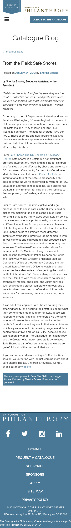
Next (21, 51)
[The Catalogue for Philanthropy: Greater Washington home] (35, 418)
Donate (35, 449)
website (26, 367)
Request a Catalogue (35, 458)
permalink (9, 382)
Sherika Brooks (49, 73)
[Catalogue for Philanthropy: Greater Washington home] (35, 7)
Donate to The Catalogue (49, 19)
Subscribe (35, 466)
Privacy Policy (35, 500)
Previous (9, 51)
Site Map (35, 491)
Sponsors (35, 475)
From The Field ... (40, 376)
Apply (35, 483)
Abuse (7, 379)
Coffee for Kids (47, 174)
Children (16, 379)
